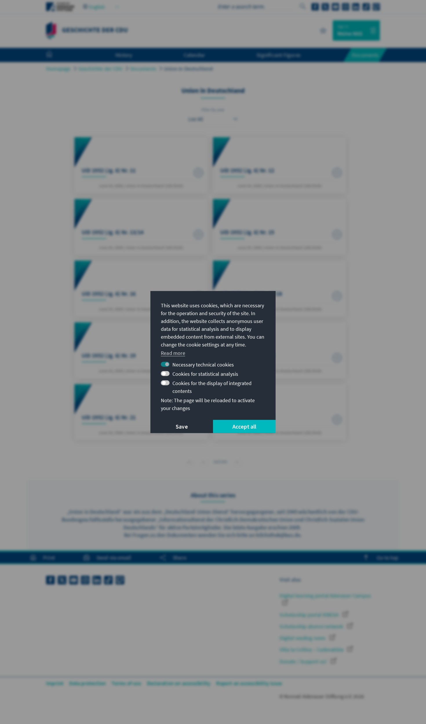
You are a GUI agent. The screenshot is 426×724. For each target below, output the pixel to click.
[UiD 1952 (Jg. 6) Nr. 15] (279, 227)
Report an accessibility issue (249, 683)
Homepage (58, 68)
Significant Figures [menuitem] (278, 54)
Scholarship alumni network (312, 626)
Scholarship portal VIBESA (310, 614)
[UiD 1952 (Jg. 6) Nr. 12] (279, 165)
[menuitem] (55, 55)
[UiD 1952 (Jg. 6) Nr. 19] (140, 350)
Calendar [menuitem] (194, 54)
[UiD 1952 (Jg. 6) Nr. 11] (140, 165)
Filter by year (213, 109)
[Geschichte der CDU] (51, 29)
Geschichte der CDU (101, 68)
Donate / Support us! (304, 661)
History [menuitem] (123, 54)
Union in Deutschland (188, 68)
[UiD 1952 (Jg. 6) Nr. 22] (279, 412)
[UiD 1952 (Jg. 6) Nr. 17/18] (279, 289)
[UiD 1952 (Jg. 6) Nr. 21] (140, 412)
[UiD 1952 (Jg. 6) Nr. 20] (279, 350)
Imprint (54, 683)
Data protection (87, 683)
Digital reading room (303, 638)
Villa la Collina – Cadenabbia (312, 649)
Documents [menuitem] (365, 54)
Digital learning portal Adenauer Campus (325, 595)
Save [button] (182, 426)
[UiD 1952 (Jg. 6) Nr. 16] (140, 289)
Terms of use (126, 683)
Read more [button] (173, 353)
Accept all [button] (244, 426)
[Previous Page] (203, 462)
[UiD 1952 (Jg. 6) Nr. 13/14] (140, 227)
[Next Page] (237, 462)
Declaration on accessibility (179, 683)
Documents (143, 68)
